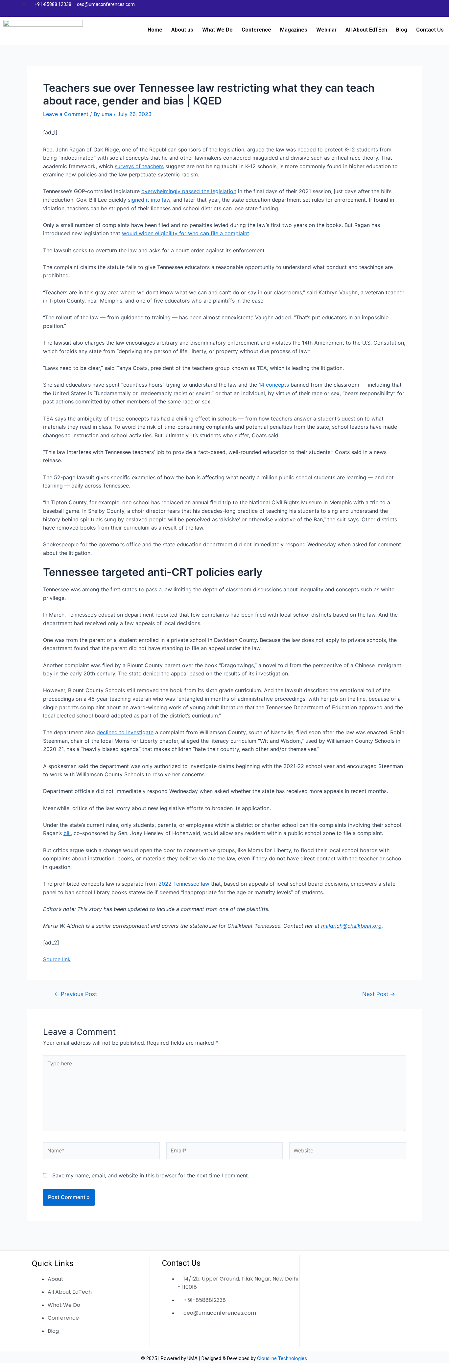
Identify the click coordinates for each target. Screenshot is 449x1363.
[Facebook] (406, 8)
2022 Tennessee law (183, 883)
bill (67, 833)
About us (182, 30)
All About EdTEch (366, 30)
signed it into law (149, 199)
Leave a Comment (65, 114)
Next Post (378, 994)
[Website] (347, 1151)
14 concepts (274, 384)
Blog (401, 30)
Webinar (326, 30)
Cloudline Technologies (282, 1358)
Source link (57, 959)
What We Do (217, 30)
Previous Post (75, 994)
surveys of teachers (139, 166)
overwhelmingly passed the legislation (188, 191)
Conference (256, 30)
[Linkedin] (419, 8)
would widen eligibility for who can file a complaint (185, 233)
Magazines (293, 30)
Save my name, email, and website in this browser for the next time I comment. (150, 1175)
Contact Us (430, 30)
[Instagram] (432, 8)
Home (155, 30)
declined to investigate (125, 732)
